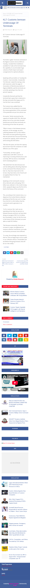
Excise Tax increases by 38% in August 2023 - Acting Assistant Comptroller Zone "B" (17, 556)
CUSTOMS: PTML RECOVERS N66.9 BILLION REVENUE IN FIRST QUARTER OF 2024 (18, 533)
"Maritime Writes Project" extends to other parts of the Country (18, 548)
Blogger (15, 585)
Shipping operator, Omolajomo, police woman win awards (17, 524)
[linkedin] (15, 335)
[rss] (26, 339)
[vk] (4, 339)
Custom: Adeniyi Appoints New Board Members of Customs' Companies (17, 492)
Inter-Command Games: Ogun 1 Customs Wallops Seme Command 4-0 (18, 412)
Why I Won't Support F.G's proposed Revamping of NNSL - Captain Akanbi (17, 501)
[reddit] (20, 335)
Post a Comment (7, 324)
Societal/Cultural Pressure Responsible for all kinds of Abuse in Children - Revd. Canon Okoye (18, 509)
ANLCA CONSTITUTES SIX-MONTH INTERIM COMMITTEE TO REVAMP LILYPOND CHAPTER (18, 403)
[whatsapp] (20, 339)
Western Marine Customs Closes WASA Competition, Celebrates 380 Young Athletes (18, 293)
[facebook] (4, 335)
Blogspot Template (13, 583)
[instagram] (9, 339)
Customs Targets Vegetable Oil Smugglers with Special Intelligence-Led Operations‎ (17, 309)
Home (4, 13)
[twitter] (9, 335)
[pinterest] (26, 335)
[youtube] (15, 339)
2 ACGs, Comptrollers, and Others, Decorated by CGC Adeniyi (18, 540)
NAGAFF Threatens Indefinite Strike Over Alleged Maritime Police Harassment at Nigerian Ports (18, 421)
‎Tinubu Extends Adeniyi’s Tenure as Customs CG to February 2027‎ (17, 301)
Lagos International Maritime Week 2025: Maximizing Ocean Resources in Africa (18, 484)
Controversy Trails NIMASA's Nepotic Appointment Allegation (17, 517)
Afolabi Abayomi (8, 29)
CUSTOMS (9, 13)
